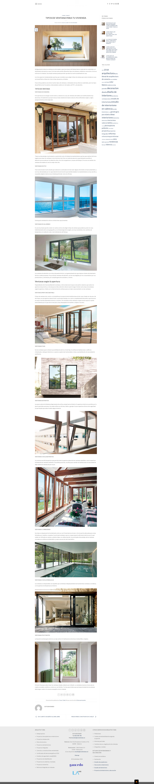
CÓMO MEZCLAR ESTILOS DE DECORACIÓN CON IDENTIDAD (111, 34)
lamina (109, 123)
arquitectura (108, 73)
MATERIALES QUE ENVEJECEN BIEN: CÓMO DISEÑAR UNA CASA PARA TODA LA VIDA (112, 25)
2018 (106, 70)
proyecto (105, 131)
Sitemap (77, 755)
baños (116, 73)
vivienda (114, 144)
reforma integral (107, 136)
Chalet (68, 15)
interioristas (104, 120)
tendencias (113, 142)
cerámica (114, 79)
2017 (103, 70)
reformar (115, 136)
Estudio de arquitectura (100, 762)
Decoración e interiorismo (101, 765)
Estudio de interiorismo (100, 767)
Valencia (109, 145)
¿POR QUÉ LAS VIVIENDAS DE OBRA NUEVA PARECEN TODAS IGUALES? (111, 57)
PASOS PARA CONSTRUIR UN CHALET (82, 716)
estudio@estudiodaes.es (78, 737)
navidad (114, 123)
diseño (104, 92)
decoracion (113, 88)
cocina (103, 82)
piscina (107, 125)
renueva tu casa (109, 139)
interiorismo (107, 117)
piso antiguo (111, 128)
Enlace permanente (81, 700)
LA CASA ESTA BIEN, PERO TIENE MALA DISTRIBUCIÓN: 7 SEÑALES (111, 41)
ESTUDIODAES (74, 22)
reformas (103, 139)
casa (111, 79)
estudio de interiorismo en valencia (110, 105)
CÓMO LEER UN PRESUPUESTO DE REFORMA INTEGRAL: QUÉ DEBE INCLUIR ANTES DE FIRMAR (112, 49)
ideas (113, 114)
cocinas (107, 82)
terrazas (104, 144)
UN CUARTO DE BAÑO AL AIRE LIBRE (48, 716)
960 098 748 (78, 735)
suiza (115, 139)
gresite (113, 112)
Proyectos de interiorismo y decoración (105, 770)
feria (109, 112)
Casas (63, 15)
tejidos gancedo (105, 142)
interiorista (116, 118)
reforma (111, 133)
